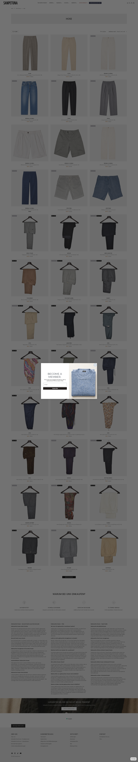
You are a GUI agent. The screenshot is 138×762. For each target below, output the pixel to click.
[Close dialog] (95, 365)
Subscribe (55, 388)
